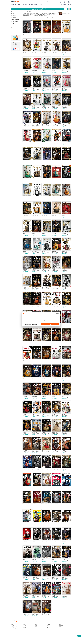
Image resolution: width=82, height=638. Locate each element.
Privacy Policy (13, 631)
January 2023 (54, 197)
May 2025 (53, 88)
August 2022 (54, 215)
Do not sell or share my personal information (31, 324)
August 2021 (34, 269)
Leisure (40, 4)
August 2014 (44, 595)
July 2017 (63, 450)
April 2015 (53, 559)
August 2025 (25, 88)
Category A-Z (14, 25)
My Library (14, 15)
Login (47, 630)
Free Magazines (13, 627)
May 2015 (43, 559)
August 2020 (64, 305)
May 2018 (53, 414)
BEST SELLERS (13, 4)
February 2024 (64, 142)
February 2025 (34, 106)
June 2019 (63, 360)
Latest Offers (14, 27)
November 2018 (34, 396)
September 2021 (64, 251)
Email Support (25, 625)
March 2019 (44, 378)
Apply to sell (48, 629)
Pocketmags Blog (13, 628)
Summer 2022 (44, 215)
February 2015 (25, 577)
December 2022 (64, 197)
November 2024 (64, 106)
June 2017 (24, 468)
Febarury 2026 (54, 52)
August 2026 (44, 34)
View (23, 36)
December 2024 (54, 106)
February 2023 (44, 197)
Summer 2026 (34, 34)
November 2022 (25, 215)
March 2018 (24, 432)
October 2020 (34, 305)
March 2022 (54, 233)
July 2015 (24, 559)
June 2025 (44, 88)
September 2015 (44, 541)
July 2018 (33, 414)
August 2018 (25, 414)
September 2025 (54, 70)
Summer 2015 (54, 541)
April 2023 (24, 197)
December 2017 (54, 432)
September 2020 (44, 305)
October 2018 (44, 396)
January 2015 (34, 577)
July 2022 (63, 215)
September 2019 (25, 360)
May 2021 (63, 269)
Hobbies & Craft (25, 4)
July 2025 (33, 88)
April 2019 (34, 378)
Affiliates (48, 625)
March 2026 (44, 52)
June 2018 (43, 414)
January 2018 (44, 432)
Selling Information (49, 628)
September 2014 (25, 595)
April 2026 (34, 52)
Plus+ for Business (13, 630)
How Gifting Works (25, 628)
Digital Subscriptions (13, 6)
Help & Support (14, 32)
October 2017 (25, 450)
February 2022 (64, 233)
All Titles (12, 624)
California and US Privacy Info (15, 632)
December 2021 (34, 251)
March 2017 (54, 468)
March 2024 (54, 142)
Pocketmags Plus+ (15, 21)
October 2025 (44, 70)
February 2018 (34, 432)
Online (36, 626)
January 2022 (25, 251)
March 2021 (34, 287)
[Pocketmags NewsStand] (15, 2)
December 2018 (25, 396)
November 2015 (25, 541)
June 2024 (24, 142)
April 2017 (43, 468)
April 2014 (34, 613)
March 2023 (34, 197)
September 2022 (35, 215)
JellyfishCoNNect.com (62, 627)
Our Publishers (13, 629)
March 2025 (24, 106)
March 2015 (63, 559)
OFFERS (19, 4)
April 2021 (24, 287)
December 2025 (25, 70)
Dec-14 (43, 577)
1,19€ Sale (13, 13)
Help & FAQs (24, 624)
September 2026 (25, 34)
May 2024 (33, 142)
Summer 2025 (64, 70)
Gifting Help (24, 629)
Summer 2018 (64, 396)
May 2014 (24, 613)
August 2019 (44, 360)
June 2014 (63, 595)
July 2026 (53, 34)
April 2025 (63, 88)
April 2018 (63, 414)
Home (13, 11)
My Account (14, 17)
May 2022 (33, 233)
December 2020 (64, 287)
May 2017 (33, 468)
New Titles (12, 625)
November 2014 (54, 577)
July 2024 (63, 124)
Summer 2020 (54, 305)
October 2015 (34, 541)
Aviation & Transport (33, 4)
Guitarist (18, 6)
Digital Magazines (37, 628)
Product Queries (49, 624)
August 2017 (54, 450)
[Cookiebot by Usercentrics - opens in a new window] (55, 313)
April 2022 (43, 233)
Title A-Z (13, 23)
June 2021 (53, 269)
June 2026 (63, 34)
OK (50, 324)
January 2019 (64, 378)
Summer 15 (34, 595)
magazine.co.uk (61, 626)
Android (36, 625)
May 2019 (24, 378)
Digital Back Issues (22, 6)
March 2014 (44, 613)
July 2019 (53, 360)
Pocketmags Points (37, 627)
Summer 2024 (44, 124)
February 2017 (64, 468)
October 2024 (25, 124)
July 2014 (53, 595)
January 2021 (54, 287)
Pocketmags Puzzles (15, 19)
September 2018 (54, 396)
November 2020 (25, 305)
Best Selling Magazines (14, 626)
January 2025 (44, 106)
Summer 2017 (44, 450)
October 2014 (64, 577)
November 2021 (44, 251)
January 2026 (64, 52)
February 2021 (44, 287)
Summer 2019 (34, 360)
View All (16, 40)
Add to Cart (26, 36)
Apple (36, 624)
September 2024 (35, 124)
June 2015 (34, 559)
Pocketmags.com (61, 625)
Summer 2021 (25, 269)
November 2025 (34, 70)
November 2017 (64, 432)
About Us (60, 624)
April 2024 (43, 142)
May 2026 (24, 52)
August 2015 (64, 541)
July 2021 (43, 269)
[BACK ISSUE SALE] (46, 32)
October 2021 (54, 251)
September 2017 (34, 450)
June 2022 (24, 233)
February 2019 (54, 378)
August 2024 (54, 124)
